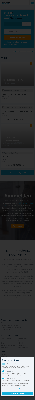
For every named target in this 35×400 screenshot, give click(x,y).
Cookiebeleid (17, 389)
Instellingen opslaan (17, 393)
